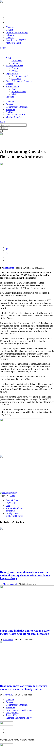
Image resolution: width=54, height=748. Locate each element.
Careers (9, 84)
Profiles (15, 71)
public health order (14, 516)
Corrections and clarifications (19, 710)
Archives (10, 37)
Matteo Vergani (10, 584)
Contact (9, 30)
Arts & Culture (12, 86)
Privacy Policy (12, 712)
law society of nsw (14, 508)
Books (14, 89)
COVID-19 (11, 503)
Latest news (17, 60)
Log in (3, 47)
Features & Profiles (14, 65)
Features (15, 68)
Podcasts (10, 97)
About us (10, 27)
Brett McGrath (12, 500)
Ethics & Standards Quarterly (19, 81)
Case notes (16, 78)
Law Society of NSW (15, 40)
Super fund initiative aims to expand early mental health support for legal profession (25, 632)
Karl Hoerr (8, 268)
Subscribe (10, 35)
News (8, 58)
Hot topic (16, 63)
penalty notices (12, 513)
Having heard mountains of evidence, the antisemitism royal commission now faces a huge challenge (25, 575)
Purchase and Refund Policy (19, 718)
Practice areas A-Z (20, 76)
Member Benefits (13, 43)
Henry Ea (7, 694)
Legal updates (12, 73)
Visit (14, 94)
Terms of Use (12, 715)
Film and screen (19, 91)
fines (8, 505)
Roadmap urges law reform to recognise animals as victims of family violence (23, 687)
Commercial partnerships (17, 32)
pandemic (10, 510)
